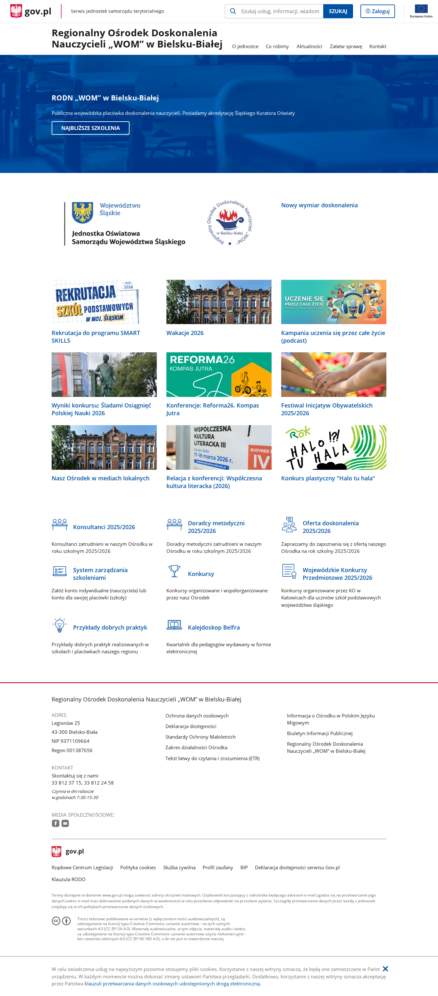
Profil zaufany (218, 867)
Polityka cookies (138, 867)
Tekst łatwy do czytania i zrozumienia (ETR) (212, 758)
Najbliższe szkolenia (90, 128)
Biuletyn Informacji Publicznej (320, 733)
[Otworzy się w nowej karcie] (56, 823)
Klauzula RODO (69, 879)
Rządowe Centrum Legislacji (82, 867)
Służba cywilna (179, 867)
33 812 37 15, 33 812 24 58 (83, 782)
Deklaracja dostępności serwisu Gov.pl (297, 867)
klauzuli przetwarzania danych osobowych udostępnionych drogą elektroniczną (172, 983)
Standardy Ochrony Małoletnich (200, 737)
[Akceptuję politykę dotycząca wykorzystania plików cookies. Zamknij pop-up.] (385, 969)
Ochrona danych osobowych (197, 715)
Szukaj (338, 11)
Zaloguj (383, 12)
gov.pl (74, 852)
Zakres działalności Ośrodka (196, 747)
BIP (244, 867)
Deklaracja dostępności (190, 726)
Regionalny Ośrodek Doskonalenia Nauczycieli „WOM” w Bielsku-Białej (137, 38)
